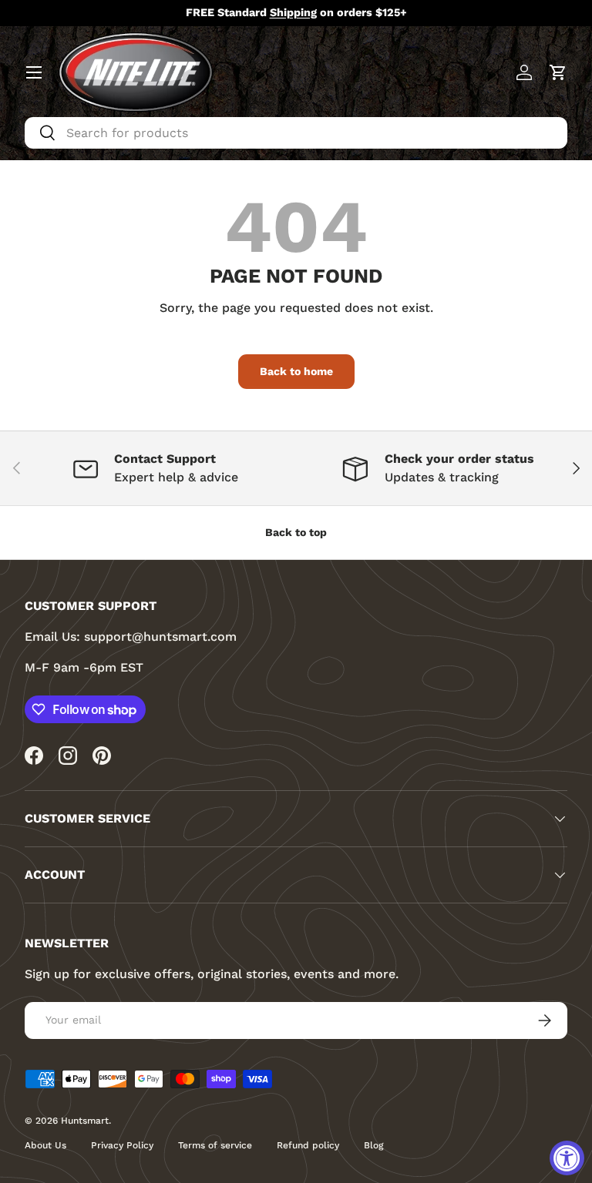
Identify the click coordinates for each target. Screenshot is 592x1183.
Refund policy (308, 1145)
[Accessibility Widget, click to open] (567, 1158)
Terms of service (215, 1145)
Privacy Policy (122, 1145)
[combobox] (296, 133)
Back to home (296, 371)
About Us (45, 1145)
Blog (373, 1145)
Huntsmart (85, 1120)
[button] (558, 72)
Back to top (296, 532)
